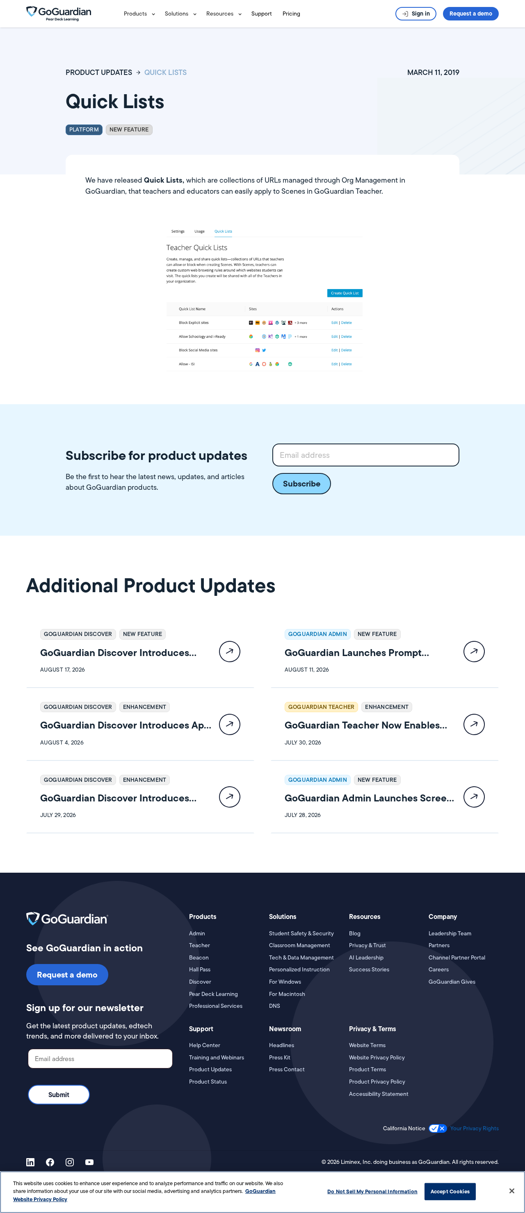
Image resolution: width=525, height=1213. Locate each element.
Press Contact (287, 1069)
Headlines (281, 1045)
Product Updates (210, 1069)
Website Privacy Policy (377, 1057)
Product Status (208, 1082)
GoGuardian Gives (452, 982)
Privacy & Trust (367, 945)
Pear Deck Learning (213, 994)
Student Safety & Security (301, 933)
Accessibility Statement (379, 1094)
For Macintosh (287, 994)
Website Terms (367, 1045)
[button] (141, 13)
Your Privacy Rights (474, 1128)
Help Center (204, 1045)
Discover (200, 982)
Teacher (199, 945)
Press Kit (279, 1057)
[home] (58, 13)
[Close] (512, 1191)
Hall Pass (199, 969)
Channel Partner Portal (457, 958)
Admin (197, 933)
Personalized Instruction (299, 969)
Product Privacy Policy (377, 1082)
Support (261, 13)
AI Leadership (366, 958)
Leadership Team (450, 933)
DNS (274, 1006)
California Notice (404, 1128)
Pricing (291, 13)
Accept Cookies (450, 1191)
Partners (439, 945)
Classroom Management (299, 945)
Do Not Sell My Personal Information (372, 1191)
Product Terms (367, 1069)
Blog (355, 933)
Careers (439, 969)
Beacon (199, 958)
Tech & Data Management (301, 958)
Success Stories (369, 969)
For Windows (285, 982)
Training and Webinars (216, 1057)
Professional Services (215, 1006)
